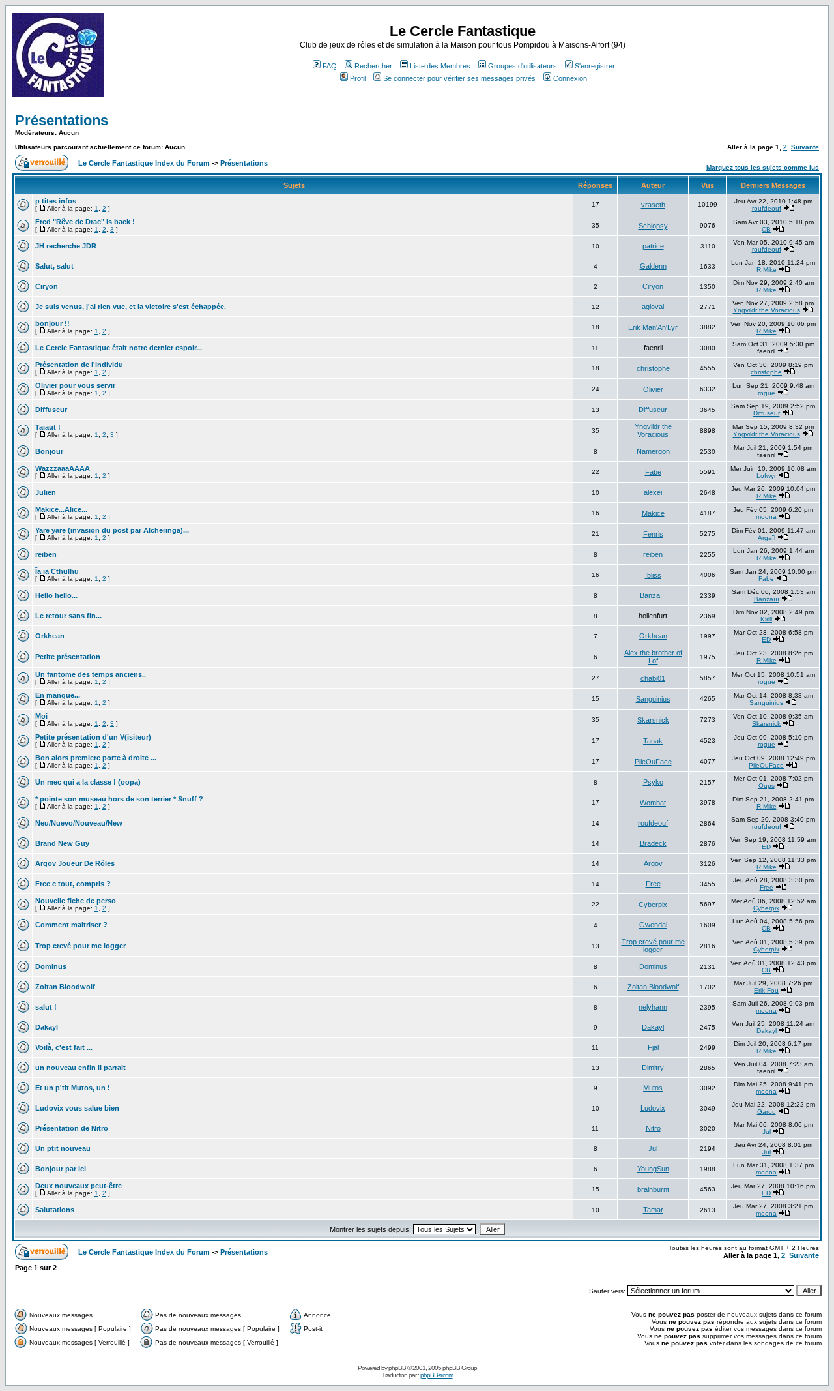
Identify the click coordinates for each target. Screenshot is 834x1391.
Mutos (653, 1088)
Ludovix (652, 1108)
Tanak (653, 741)
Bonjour (49, 451)
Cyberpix (653, 904)
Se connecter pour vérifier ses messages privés (459, 78)
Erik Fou (766, 990)
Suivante (805, 147)
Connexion (570, 78)
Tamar (653, 1210)
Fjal (653, 1047)
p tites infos (55, 201)
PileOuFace (653, 762)
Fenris (653, 534)
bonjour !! (52, 323)
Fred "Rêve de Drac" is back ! (85, 222)
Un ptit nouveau (63, 1148)
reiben (46, 554)
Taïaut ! (48, 427)
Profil (358, 78)
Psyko (653, 782)
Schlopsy (653, 226)
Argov (653, 863)
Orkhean (50, 636)
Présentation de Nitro (71, 1128)
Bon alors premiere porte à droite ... (95, 758)
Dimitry (653, 1067)
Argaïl (766, 537)
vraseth (653, 205)
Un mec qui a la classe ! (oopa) (88, 782)
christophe (653, 368)
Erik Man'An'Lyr (653, 327)
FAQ (330, 66)
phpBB (397, 1367)
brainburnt (653, 1189)
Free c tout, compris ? (73, 884)
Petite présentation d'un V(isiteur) (93, 737)
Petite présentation (67, 657)
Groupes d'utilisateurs (522, 66)
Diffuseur (51, 409)
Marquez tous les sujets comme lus (762, 167)
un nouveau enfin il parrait (80, 1067)
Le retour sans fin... (68, 616)
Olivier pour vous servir (75, 385)
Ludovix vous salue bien (77, 1108)
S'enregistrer (595, 66)
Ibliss (653, 575)
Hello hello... (56, 595)
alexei (653, 492)
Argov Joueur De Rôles (75, 863)
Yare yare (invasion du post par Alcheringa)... (112, 530)
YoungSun (653, 1169)
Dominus (50, 966)
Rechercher (373, 66)
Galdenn (653, 266)
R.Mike (766, 269)
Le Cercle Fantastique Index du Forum (144, 163)
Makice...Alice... (61, 509)
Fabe (653, 472)
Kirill (766, 619)
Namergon (653, 451)
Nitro (653, 1128)
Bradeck (653, 843)
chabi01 (652, 678)
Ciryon (46, 286)
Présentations (61, 120)
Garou (766, 1111)
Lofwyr (766, 475)
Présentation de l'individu (79, 364)
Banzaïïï (653, 595)
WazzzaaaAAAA (62, 468)
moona (766, 516)
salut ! (46, 1007)
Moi (41, 716)
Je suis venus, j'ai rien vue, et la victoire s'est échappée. (130, 306)
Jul (766, 1131)
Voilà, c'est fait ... (64, 1047)
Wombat (653, 803)
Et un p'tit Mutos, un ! (72, 1088)
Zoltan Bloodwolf (65, 987)
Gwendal (653, 925)
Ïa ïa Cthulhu (57, 571)
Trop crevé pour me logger (80, 946)
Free (653, 884)
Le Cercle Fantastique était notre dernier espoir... (118, 347)
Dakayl (46, 1027)
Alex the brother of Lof (653, 657)
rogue (766, 392)
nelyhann (653, 1007)
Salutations (54, 1210)
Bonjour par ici (60, 1169)
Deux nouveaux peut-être (78, 1185)
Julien (45, 492)
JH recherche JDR (65, 246)
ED (766, 639)
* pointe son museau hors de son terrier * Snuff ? (119, 799)
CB (766, 229)
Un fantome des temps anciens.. (90, 674)
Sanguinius (653, 699)
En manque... (57, 695)
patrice (653, 246)
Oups (766, 785)
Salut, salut (54, 266)
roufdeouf (766, 208)
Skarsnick (653, 720)
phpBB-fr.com (436, 1375)
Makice (653, 513)
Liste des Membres (440, 66)
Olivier (653, 389)
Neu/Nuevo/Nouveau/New (78, 823)
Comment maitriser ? (71, 925)
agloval (653, 306)
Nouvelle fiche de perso (75, 901)
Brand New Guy (62, 843)
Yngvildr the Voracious (766, 310)
